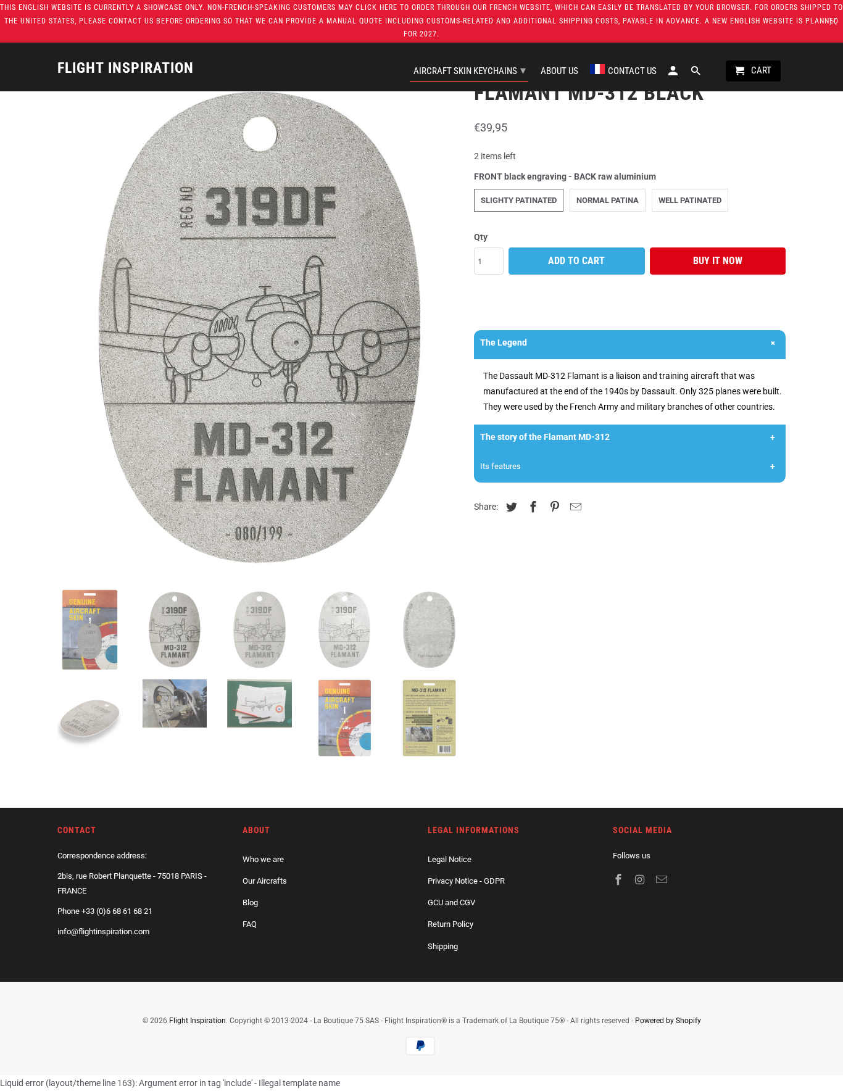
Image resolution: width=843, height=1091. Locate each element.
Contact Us (632, 71)
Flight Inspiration (197, 1020)
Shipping (443, 946)
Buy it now (717, 261)
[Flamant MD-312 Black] (259, 327)
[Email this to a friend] (574, 506)
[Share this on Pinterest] (553, 506)
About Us (559, 71)
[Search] (696, 73)
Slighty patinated (519, 200)
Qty (481, 237)
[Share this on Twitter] (510, 506)
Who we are (263, 859)
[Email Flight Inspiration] (663, 879)
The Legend (503, 342)
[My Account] (673, 73)
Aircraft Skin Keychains (469, 70)
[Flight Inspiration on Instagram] (641, 879)
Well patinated (689, 200)
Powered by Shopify (668, 1020)
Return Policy (450, 924)
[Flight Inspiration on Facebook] (619, 879)
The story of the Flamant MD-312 (545, 437)
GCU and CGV (451, 902)
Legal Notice (449, 859)
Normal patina (607, 200)
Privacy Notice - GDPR (466, 881)
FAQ (250, 924)
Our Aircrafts (265, 881)
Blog (250, 902)
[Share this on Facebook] (531, 506)
